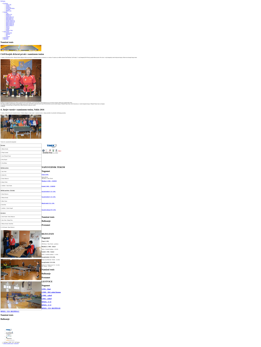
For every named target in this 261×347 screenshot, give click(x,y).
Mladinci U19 (9, 14)
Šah (7, 35)
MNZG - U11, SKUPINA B (51, 308)
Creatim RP (16, 343)
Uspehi (7, 29)
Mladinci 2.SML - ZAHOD (49, 181)
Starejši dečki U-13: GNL (49, 197)
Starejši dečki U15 (10, 16)
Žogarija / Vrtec (9, 30)
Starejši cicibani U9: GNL (49, 210)
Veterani (8, 27)
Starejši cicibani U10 (10, 21)
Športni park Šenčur (10, 8)
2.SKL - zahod (47, 299)
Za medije (8, 9)
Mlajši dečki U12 (9, 19)
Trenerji (7, 26)
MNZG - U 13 (46, 305)
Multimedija (5, 37)
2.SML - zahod (47, 295)
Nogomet (5, 12)
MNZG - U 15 (46, 302)
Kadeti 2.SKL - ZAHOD (48, 186)
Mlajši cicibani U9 (10, 23)
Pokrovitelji (5, 38)
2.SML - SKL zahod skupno (51, 292)
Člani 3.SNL (45, 174)
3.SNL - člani (46, 289)
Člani (7, 13)
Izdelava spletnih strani (8, 343)
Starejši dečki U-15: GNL (49, 191)
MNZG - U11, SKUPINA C (10, 311)
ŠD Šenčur (3, 1)
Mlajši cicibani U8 (10, 24)
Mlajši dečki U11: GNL (48, 203)
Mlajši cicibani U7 (10, 25)
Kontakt (7, 5)
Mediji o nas (8, 10)
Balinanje (8, 34)
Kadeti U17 (8, 15)
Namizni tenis (9, 32)
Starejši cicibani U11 (10, 20)
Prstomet (8, 36)
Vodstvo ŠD (8, 4)
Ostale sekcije (6, 31)
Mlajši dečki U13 (9, 18)
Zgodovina (8, 7)
